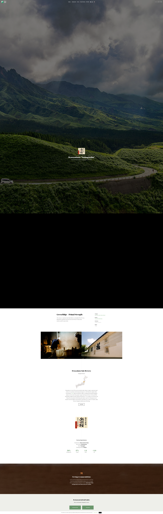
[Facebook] (159, 2)
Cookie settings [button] (95, 512)
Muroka (104, 315)
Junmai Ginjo (96, 315)
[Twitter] (158, 2)
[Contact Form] (156, 2)
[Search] (155, 2)
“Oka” (72, 393)
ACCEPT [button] (100, 512)
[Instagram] (161, 2)
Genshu (102, 315)
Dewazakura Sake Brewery (98, 318)
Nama (99, 315)
